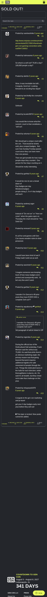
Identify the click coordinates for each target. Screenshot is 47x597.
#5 (43, 117)
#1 (43, 36)
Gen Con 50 (18, 27)
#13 (42, 312)
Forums (4, 28)
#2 (43, 58)
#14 (42, 340)
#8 (43, 209)
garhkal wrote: (21, 317)
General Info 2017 (29, 27)
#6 (43, 136)
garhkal (38, 307)
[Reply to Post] (38, 36)
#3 (43, 79)
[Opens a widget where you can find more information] (39, 593)
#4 (43, 101)
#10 (42, 251)
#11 (42, 267)
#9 (43, 231)
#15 (42, 393)
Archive (12, 26)
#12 (42, 290)
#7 (43, 176)
